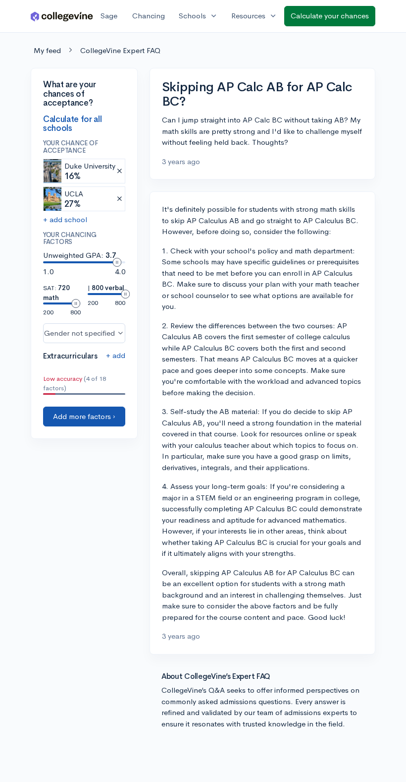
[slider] (116, 262)
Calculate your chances (330, 15)
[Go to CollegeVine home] (62, 16)
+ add (115, 355)
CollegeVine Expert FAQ (120, 50)
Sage (109, 15)
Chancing (148, 15)
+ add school (65, 219)
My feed (47, 50)
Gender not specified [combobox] (79, 333)
